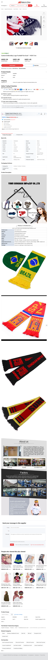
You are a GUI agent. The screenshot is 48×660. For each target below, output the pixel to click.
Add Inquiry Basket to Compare (24, 48)
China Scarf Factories (20, 642)
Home (2, 9)
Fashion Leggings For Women (41, 619)
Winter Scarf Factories (40, 642)
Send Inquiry (12, 65)
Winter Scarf (25, 9)
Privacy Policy (42, 655)
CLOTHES (3, 619)
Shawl (3, 633)
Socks (2, 621)
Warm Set (23, 633)
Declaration (37, 655)
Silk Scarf (29, 633)
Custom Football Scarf (6, 645)
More (2, 650)
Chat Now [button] (36, 65)
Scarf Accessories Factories (7, 642)
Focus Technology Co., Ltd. (15, 655)
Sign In (3, 129)
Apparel (2, 617)
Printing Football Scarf (6, 648)
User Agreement (31, 655)
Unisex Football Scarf (38, 645)
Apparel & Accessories (8, 9)
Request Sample (22, 68)
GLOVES (25, 617)
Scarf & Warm (16, 9)
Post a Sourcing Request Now (37, 544)
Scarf (20, 9)
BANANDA (15, 617)
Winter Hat (26, 619)
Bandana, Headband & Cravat (13, 633)
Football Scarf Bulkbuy (18, 648)
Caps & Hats (37, 617)
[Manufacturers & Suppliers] (24, 2)
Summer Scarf (5, 636)
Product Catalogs (18, 614)
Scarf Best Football (17, 645)
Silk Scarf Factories (30, 642)
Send (12, 544)
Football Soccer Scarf (28, 645)
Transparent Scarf (37, 633)
